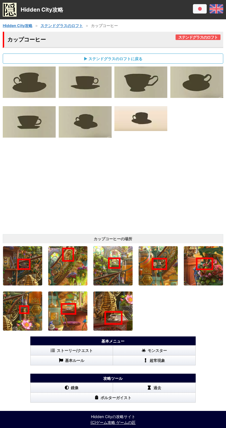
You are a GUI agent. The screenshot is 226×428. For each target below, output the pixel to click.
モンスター (157, 350)
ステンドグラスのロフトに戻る (115, 58)
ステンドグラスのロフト (62, 25)
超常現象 (157, 360)
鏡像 (75, 387)
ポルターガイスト (116, 397)
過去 (157, 387)
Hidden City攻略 (18, 25)
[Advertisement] (113, 190)
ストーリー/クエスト (75, 350)
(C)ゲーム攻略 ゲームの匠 (113, 422)
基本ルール (74, 360)
